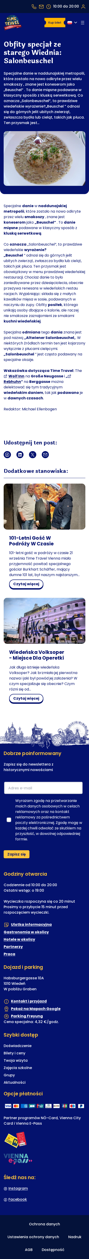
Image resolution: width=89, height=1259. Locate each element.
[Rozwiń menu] (82, 22)
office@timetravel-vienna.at (41, 6)
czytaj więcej (27, 584)
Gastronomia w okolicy (26, 932)
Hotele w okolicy (19, 939)
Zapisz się (16, 854)
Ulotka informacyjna (31, 924)
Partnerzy (13, 946)
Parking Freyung (27, 1016)
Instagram (18, 1188)
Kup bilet (54, 22)
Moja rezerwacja (83, 6)
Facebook (17, 1199)
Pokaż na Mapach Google (35, 1008)
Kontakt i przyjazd (29, 1001)
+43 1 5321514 (34, 6)
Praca (9, 954)
